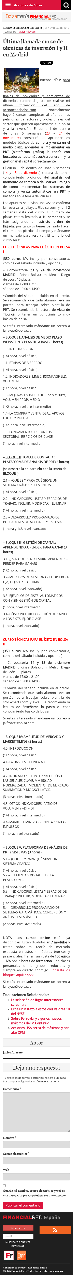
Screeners (35, 28)
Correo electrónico (16, 1153)
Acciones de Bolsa (28, 5)
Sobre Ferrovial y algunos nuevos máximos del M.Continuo (36, 1020)
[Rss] (55, 1230)
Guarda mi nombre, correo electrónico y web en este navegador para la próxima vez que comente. (35, 1193)
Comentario (12, 1088)
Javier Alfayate (27, 31)
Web (6, 1169)
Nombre (9, 1137)
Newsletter (18, 1227)
